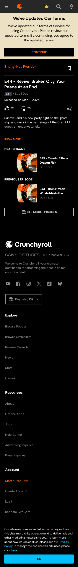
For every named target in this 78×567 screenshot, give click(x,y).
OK (39, 559)
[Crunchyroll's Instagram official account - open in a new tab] (28, 284)
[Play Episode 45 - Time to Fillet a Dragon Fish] (39, 162)
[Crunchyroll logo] (19, 6)
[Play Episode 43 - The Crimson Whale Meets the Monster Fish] (39, 193)
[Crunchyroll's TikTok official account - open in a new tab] (49, 284)
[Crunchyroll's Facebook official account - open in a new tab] (18, 284)
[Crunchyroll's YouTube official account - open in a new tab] (8, 284)
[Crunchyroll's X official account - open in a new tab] (39, 284)
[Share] (69, 109)
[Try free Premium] (46, 6)
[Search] (58, 6)
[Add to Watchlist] (69, 68)
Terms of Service (52, 26)
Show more (12, 139)
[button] (6, 6)
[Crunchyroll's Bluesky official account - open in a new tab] (60, 284)
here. (14, 550)
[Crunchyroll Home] (28, 244)
